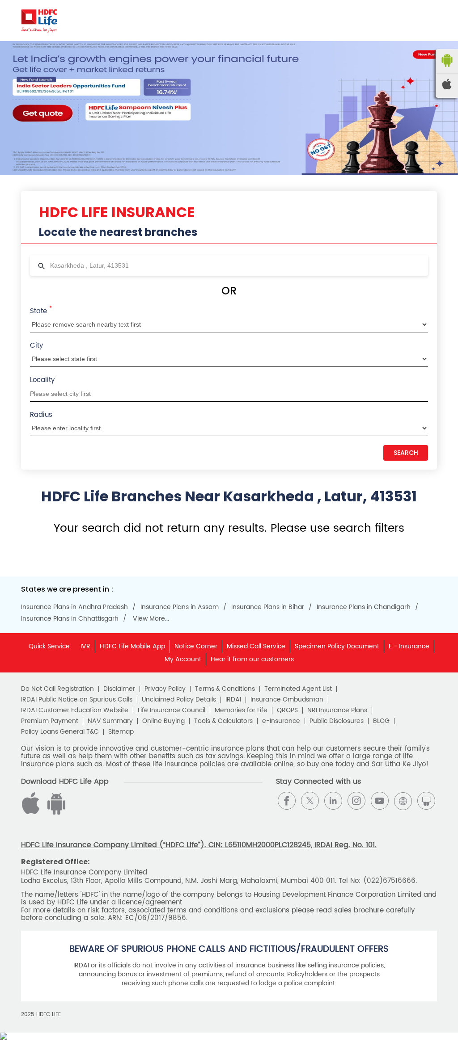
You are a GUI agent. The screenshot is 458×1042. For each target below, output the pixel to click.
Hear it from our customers (252, 659)
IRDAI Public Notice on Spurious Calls (76, 700)
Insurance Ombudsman (286, 700)
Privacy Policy (165, 689)
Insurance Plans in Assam (179, 607)
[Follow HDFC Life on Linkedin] (333, 800)
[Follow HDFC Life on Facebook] (286, 800)
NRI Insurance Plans (337, 710)
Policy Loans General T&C (60, 732)
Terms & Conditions (225, 689)
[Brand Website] (403, 800)
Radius (41, 415)
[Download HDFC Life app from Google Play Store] (32, 812)
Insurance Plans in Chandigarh (364, 607)
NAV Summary (110, 721)
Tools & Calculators (223, 721)
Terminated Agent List (298, 689)
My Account (183, 659)
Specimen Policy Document (337, 646)
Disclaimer (119, 689)
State (41, 310)
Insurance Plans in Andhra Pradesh (74, 607)
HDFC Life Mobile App (132, 646)
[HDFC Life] (39, 20)
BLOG (381, 721)
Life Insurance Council (171, 710)
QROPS (287, 710)
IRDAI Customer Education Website (74, 710)
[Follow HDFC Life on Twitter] (310, 800)
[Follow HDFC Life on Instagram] (356, 800)
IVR (85, 646)
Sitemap (121, 732)
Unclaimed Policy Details (179, 700)
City (36, 345)
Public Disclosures (337, 721)
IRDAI (233, 700)
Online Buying (163, 721)
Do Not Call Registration (57, 689)
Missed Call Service (256, 646)
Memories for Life (241, 710)
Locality (42, 380)
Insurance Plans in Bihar (267, 607)
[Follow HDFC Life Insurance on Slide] (426, 800)
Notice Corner (195, 646)
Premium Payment (49, 721)
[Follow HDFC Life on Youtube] (379, 800)
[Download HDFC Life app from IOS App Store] (55, 812)
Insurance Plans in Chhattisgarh (70, 618)
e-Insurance (281, 721)
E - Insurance (409, 646)
